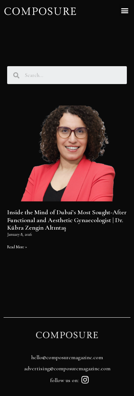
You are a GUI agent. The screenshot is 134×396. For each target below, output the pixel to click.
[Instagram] (85, 380)
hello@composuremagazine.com (67, 357)
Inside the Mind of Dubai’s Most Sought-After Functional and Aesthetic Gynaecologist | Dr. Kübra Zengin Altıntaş (66, 219)
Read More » (17, 246)
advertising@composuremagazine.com (67, 368)
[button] (124, 10)
